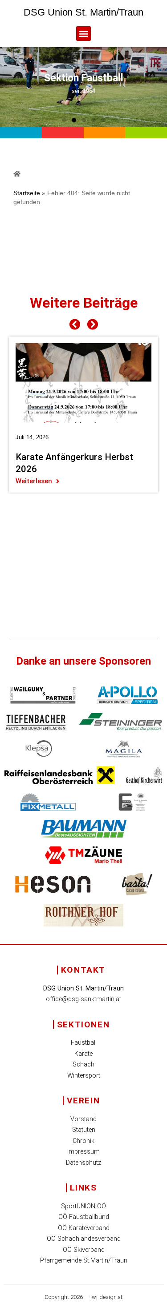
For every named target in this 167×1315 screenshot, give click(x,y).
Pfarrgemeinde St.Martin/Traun (83, 1260)
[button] (83, 33)
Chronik (83, 1141)
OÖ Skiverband (84, 1250)
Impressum (83, 1151)
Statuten (83, 1130)
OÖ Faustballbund (83, 1217)
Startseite (26, 193)
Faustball (84, 1042)
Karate (83, 1054)
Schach (83, 1064)
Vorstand (83, 1119)
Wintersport (83, 1075)
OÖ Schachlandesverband (84, 1239)
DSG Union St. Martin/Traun (83, 12)
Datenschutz (83, 1163)
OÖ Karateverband (84, 1228)
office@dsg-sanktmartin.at (83, 999)
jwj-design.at (106, 1297)
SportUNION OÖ (83, 1206)
